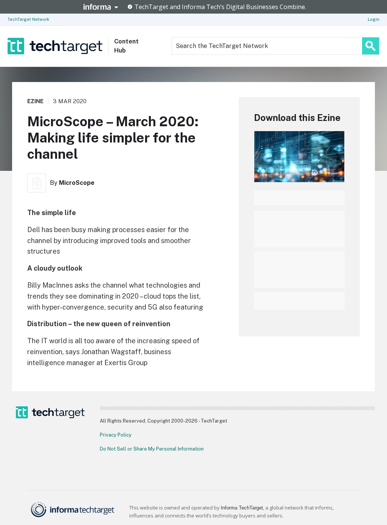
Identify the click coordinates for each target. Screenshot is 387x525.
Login (373, 19)
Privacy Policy (116, 435)
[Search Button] (370, 45)
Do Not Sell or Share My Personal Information (152, 449)
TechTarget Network (28, 19)
